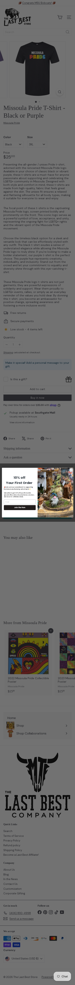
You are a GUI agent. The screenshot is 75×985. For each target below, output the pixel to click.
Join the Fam (19, 507)
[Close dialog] (70, 470)
